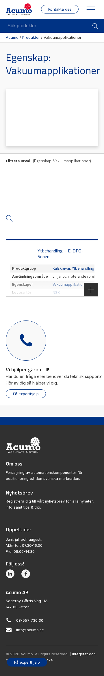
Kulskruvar (61, 268)
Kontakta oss (59, 9)
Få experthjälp (26, 393)
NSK (56, 292)
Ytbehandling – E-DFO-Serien (60, 254)
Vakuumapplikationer (70, 284)
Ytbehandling (83, 268)
